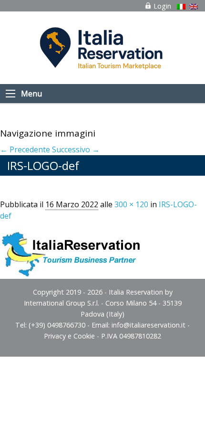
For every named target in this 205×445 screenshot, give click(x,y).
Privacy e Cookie (69, 335)
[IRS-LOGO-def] (71, 249)
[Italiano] (181, 7)
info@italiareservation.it (148, 324)
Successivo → (76, 149)
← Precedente (25, 149)
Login (161, 6)
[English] (193, 7)
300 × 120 (131, 204)
